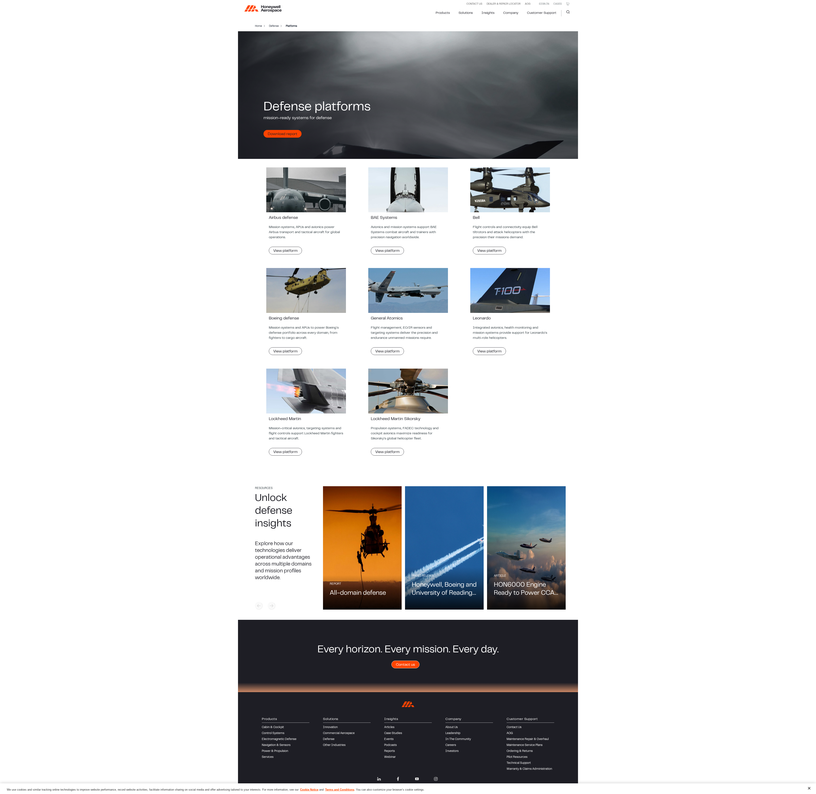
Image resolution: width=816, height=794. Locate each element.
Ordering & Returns (520, 751)
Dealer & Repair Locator (504, 4)
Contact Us (514, 727)
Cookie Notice (309, 789)
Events (389, 739)
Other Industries (334, 745)
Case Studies (393, 733)
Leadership (452, 733)
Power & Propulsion (275, 751)
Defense (328, 739)
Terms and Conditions (339, 789)
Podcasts (390, 745)
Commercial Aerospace (339, 733)
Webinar (390, 757)
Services (267, 757)
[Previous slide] (259, 606)
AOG (527, 4)
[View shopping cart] (568, 4)
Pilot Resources (517, 757)
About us (451, 727)
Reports (389, 751)
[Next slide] (271, 606)
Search (566, 13)
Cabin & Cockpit (273, 727)
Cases (557, 4)
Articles (389, 727)
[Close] (809, 788)
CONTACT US (474, 4)
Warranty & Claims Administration (529, 769)
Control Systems (273, 733)
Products (443, 12)
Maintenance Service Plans (525, 745)
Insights (488, 12)
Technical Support (519, 763)
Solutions (466, 12)
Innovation (330, 727)
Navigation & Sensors (276, 745)
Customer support (541, 12)
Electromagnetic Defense (279, 739)
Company (510, 12)
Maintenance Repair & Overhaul (528, 739)
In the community (458, 739)
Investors (452, 751)
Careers (450, 745)
